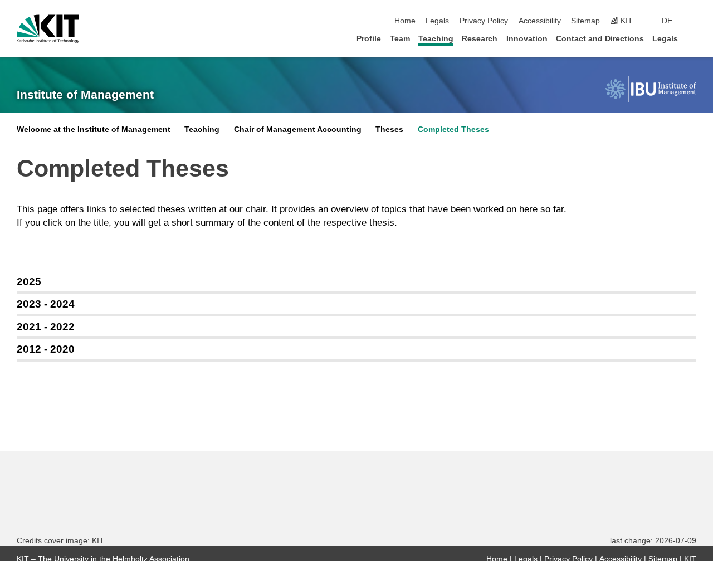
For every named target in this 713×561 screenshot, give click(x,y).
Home (405, 21)
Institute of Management (85, 94)
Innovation (527, 39)
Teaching (435, 39)
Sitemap (585, 21)
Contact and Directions (600, 39)
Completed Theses (453, 129)
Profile (368, 39)
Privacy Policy (484, 21)
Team (400, 39)
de (667, 21)
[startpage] (693, 38)
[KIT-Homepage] (48, 28)
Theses (389, 129)
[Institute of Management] (650, 89)
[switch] (693, 21)
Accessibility (540, 21)
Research (479, 39)
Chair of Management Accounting (298, 129)
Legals (437, 21)
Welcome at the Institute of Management (93, 129)
